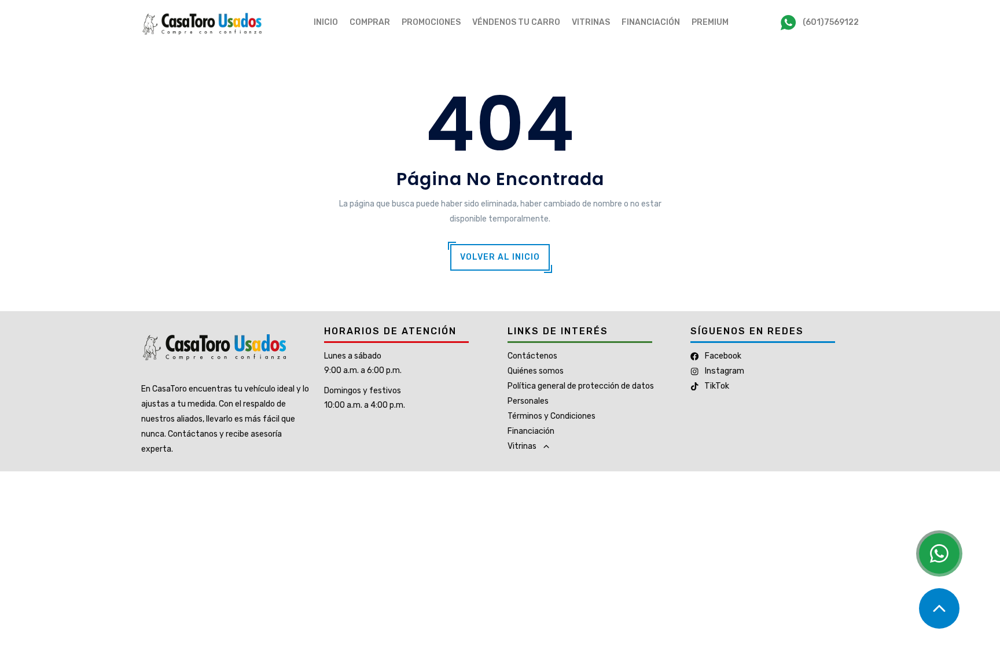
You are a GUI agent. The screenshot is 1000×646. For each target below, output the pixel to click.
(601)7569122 (831, 22)
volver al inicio (500, 257)
